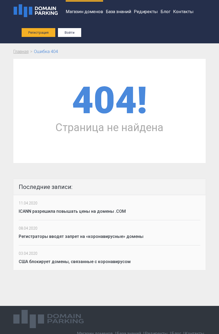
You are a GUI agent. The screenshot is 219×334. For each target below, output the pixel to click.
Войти (70, 33)
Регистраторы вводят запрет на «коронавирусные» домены (81, 236)
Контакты (183, 11)
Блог (165, 11)
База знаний (118, 11)
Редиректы (146, 11)
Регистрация (38, 33)
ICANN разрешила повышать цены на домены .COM (72, 211)
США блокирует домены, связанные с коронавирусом (75, 261)
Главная (21, 51)
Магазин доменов (84, 11)
